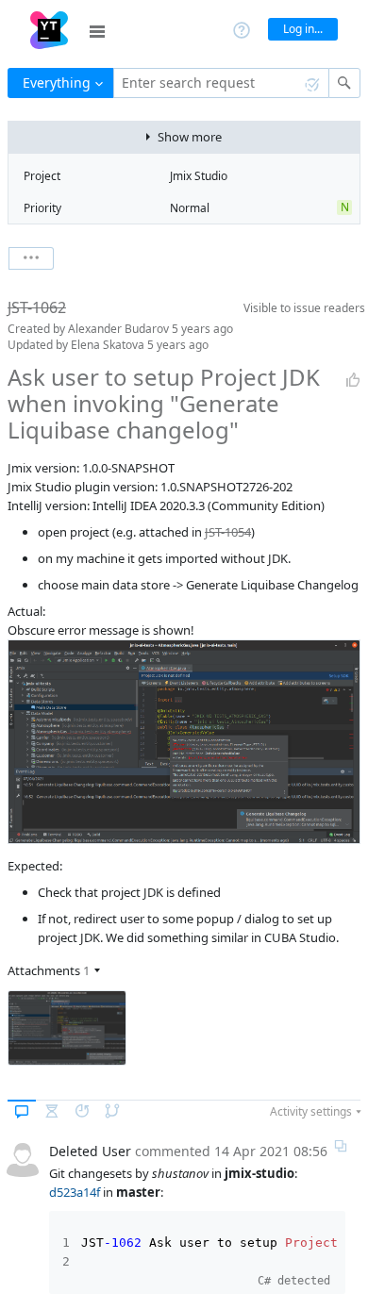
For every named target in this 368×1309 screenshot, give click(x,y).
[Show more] (31, 258)
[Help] (241, 29)
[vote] (352, 380)
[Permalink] (340, 1145)
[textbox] (221, 83)
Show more (190, 136)
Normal (189, 208)
